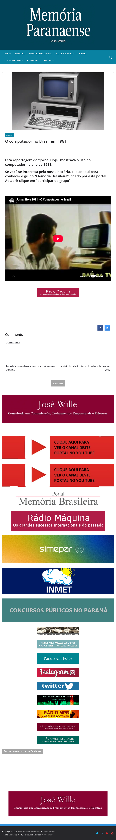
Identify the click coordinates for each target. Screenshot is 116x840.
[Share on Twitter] (107, 329)
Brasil (82, 53)
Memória (20, 53)
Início (8, 53)
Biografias (32, 60)
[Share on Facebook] (100, 329)
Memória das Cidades (40, 53)
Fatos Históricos (65, 53)
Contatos (48, 60)
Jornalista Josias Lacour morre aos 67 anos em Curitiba (30, 367)
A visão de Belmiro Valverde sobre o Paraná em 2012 (85, 368)
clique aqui (81, 171)
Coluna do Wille (14, 60)
